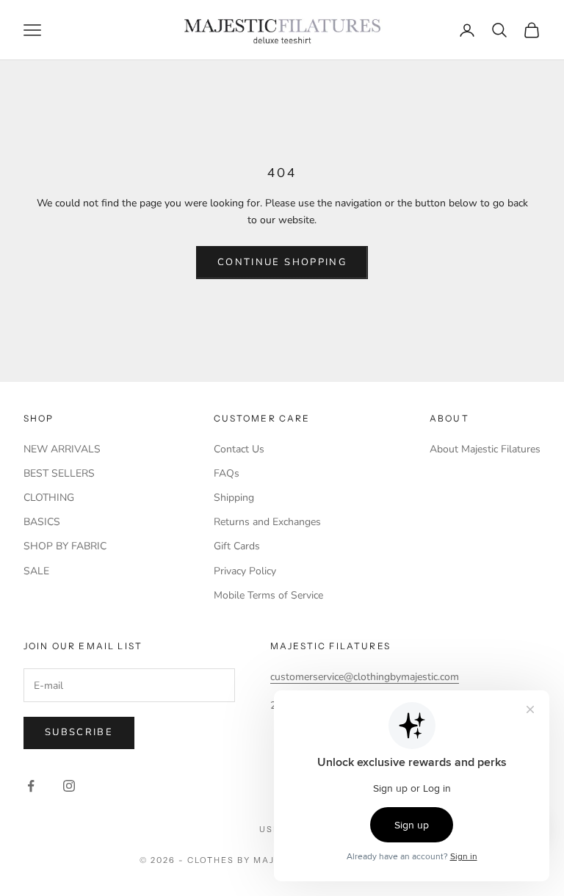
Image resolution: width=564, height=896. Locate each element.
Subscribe (79, 732)
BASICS (42, 522)
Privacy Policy (245, 571)
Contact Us (239, 449)
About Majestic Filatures (485, 449)
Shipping (234, 498)
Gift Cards (237, 546)
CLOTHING (49, 498)
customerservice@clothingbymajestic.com (364, 677)
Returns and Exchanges (267, 522)
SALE (36, 571)
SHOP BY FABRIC (65, 546)
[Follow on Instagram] (69, 785)
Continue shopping (282, 262)
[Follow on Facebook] (31, 785)
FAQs (226, 473)
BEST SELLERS (59, 473)
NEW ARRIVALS (62, 449)
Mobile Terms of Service (268, 595)
